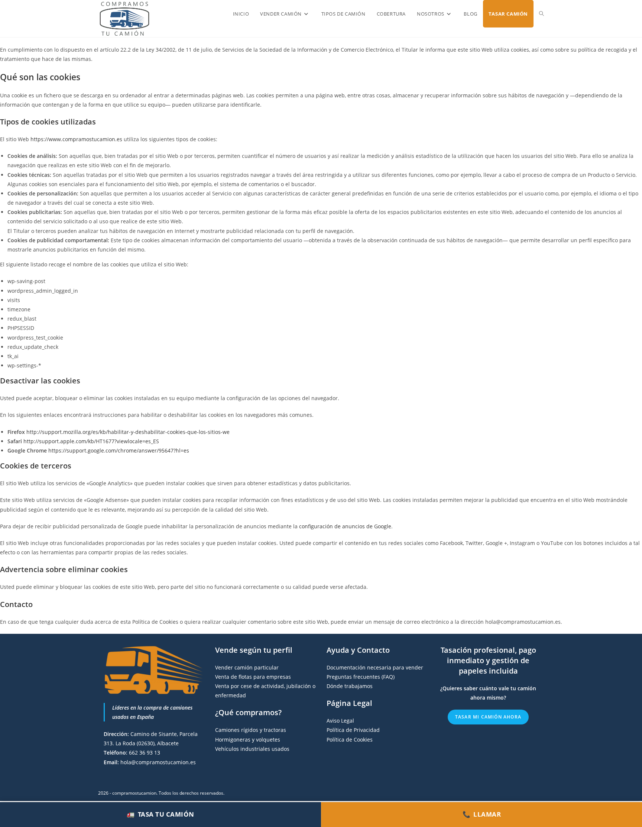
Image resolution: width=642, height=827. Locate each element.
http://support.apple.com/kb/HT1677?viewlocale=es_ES (91, 441)
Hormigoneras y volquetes (247, 739)
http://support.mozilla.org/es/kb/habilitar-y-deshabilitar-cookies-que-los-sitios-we (128, 431)
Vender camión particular (247, 667)
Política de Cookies (350, 739)
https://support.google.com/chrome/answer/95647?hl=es (118, 450)
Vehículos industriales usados (252, 748)
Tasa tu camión (160, 814)
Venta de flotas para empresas (253, 676)
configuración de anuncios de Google (345, 526)
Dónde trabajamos (350, 686)
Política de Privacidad (353, 729)
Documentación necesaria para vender (375, 667)
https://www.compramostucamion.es (76, 139)
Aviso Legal (340, 720)
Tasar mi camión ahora (488, 717)
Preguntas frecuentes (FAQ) (361, 676)
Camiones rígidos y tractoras (250, 729)
